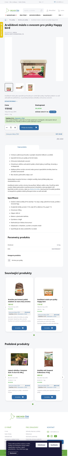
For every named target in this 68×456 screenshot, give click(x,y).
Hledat (41, 10)
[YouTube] (55, 436)
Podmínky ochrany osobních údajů (33, 440)
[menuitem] (12, 15)
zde (27, 449)
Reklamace (29, 434)
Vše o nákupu (13, 2)
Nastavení (13, 453)
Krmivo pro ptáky (17, 260)
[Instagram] (51, 436)
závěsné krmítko (35, 189)
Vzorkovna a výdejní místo (12, 439)
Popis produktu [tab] (22, 147)
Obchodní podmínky (31, 436)
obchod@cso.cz (54, 432)
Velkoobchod (8, 436)
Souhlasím (54, 445)
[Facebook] (48, 436)
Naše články (22, 2)
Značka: (14, 34)
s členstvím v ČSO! (19, 118)
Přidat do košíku (27, 128)
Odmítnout (41, 445)
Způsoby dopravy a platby (33, 431)
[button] (34, 335)
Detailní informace (10, 101)
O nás (6, 2)
